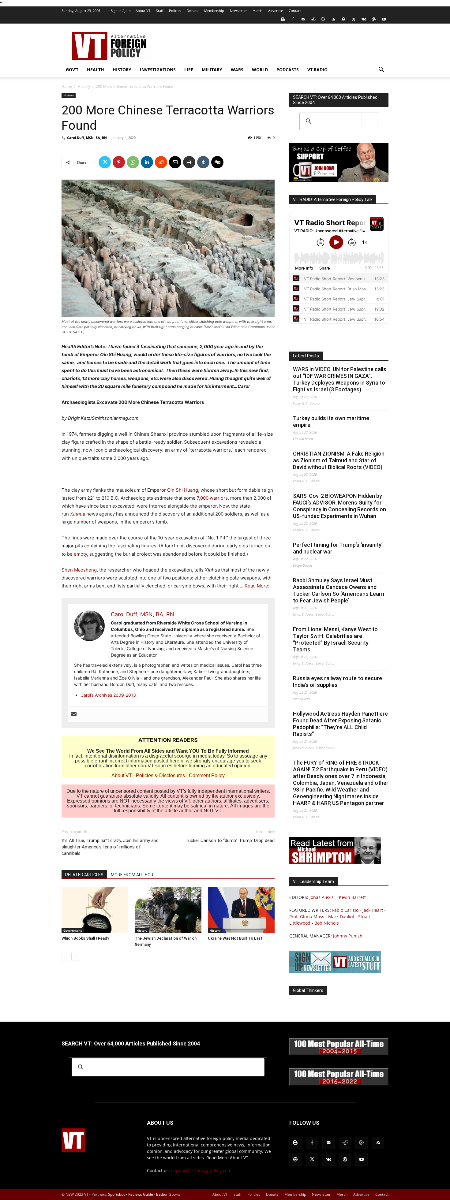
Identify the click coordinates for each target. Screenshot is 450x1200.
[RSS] (333, 19)
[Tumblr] (203, 162)
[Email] (175, 162)
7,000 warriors (212, 498)
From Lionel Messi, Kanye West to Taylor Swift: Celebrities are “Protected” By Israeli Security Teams (335, 639)
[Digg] (217, 162)
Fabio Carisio (345, 910)
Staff (159, 10)
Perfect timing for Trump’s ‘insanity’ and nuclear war (338, 548)
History (122, 70)
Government (72, 930)
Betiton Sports (168, 1194)
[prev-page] (65, 956)
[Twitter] (353, 19)
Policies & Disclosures (160, 775)
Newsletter (238, 10)
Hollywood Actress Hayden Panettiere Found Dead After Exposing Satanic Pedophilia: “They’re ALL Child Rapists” (340, 723)
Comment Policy (207, 775)
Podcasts (287, 70)
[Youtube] (383, 19)
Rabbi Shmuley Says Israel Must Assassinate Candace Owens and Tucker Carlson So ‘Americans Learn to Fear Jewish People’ (338, 590)
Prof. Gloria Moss (306, 916)
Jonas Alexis (321, 897)
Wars (237, 70)
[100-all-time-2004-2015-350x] (338, 1054)
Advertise (275, 10)
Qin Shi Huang (182, 490)
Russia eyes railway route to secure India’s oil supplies (337, 681)
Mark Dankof (341, 916)
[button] (381, 70)
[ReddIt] (161, 162)
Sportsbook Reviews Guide (130, 1194)
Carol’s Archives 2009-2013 (108, 695)
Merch (257, 10)
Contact (295, 10)
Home (67, 86)
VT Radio (317, 70)
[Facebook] (293, 19)
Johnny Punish (347, 936)
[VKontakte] (363, 19)
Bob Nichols (326, 923)
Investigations (158, 70)
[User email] (74, 714)
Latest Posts (306, 355)
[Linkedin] (147, 162)
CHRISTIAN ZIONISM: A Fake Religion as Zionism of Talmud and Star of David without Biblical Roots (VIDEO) (338, 460)
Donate (192, 10)
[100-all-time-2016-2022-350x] (338, 1084)
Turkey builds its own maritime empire (331, 421)
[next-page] (75, 956)
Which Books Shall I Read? (85, 938)
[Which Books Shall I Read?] (95, 910)
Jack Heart (372, 910)
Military (212, 70)
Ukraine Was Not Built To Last (235, 938)
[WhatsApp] (133, 162)
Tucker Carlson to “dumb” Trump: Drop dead (230, 840)
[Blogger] (282, 19)
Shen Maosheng (79, 570)
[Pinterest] (119, 162)
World (260, 70)
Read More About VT (227, 1158)
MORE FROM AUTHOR (132, 874)
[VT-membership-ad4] (338, 180)
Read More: (257, 586)
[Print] (189, 162)
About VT (143, 10)
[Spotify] (343, 19)
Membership (214, 10)
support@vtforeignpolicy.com (201, 1170)
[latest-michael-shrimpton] (335, 862)
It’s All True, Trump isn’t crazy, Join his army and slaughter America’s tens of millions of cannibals (110, 847)
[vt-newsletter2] (335, 971)
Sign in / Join (121, 10)
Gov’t (72, 70)
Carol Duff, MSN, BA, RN (87, 137)
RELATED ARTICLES (84, 874)
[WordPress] (373, 19)
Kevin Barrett (352, 897)
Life (188, 70)
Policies (175, 10)
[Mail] (303, 19)
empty (80, 554)
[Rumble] (323, 19)
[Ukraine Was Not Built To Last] (241, 910)
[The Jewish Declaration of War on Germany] (168, 910)
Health (95, 70)
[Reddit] (313, 19)
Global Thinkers (308, 990)
